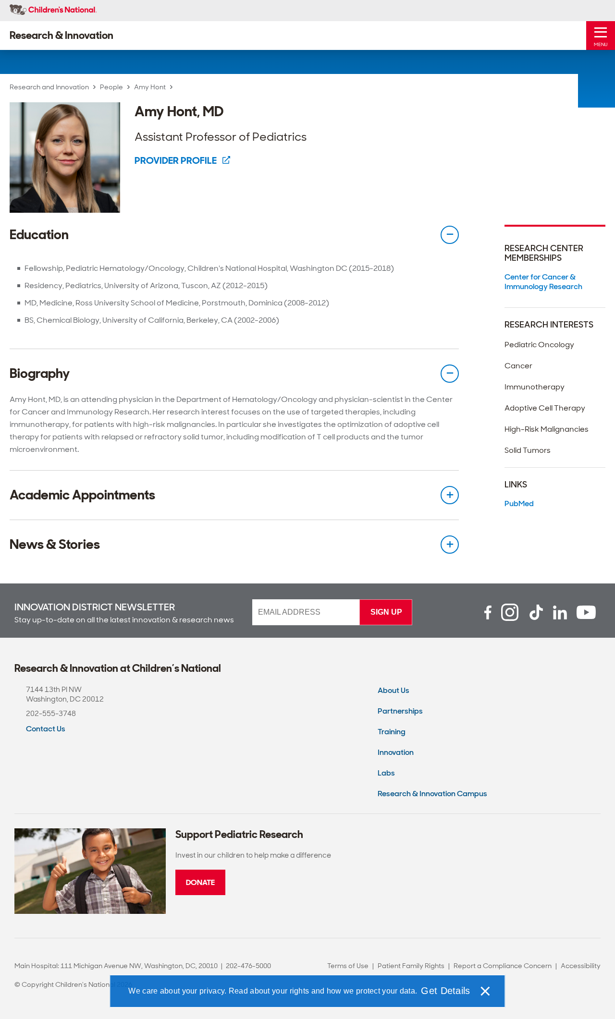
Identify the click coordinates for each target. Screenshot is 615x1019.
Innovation (396, 752)
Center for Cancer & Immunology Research (543, 281)
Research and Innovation (49, 87)
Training (392, 732)
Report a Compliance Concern (503, 965)
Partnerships (400, 711)
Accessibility (581, 965)
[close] (485, 991)
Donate (200, 882)
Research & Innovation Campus (432, 794)
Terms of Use (348, 965)
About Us (393, 690)
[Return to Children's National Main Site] (53, 10)
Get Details (445, 990)
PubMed (519, 503)
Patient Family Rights (411, 965)
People (111, 87)
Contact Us (45, 729)
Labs (386, 773)
